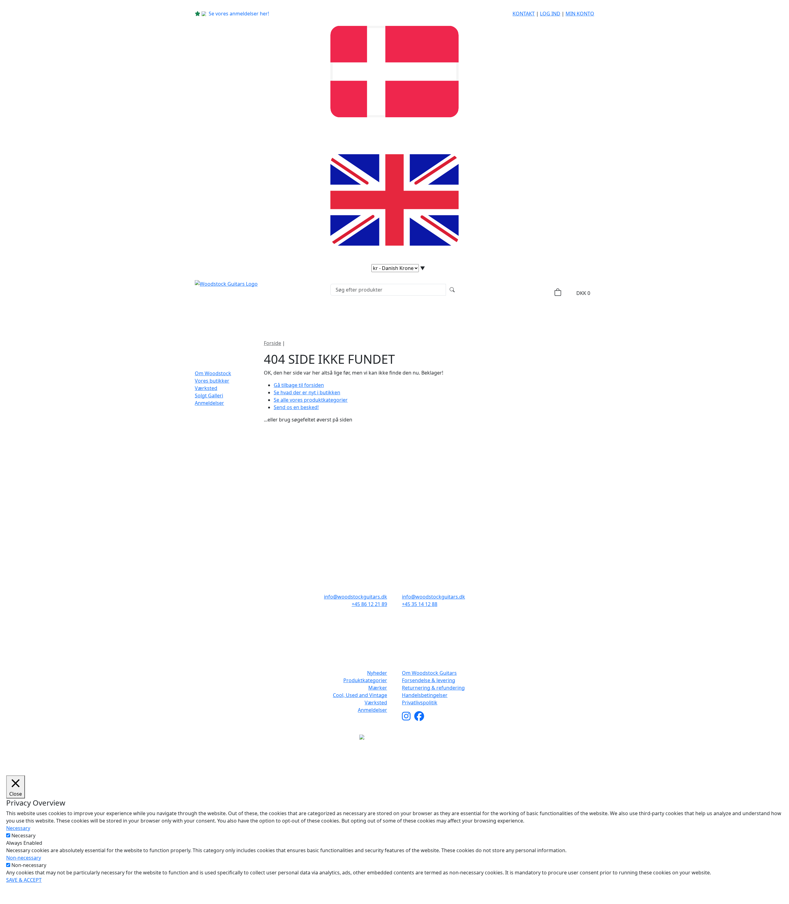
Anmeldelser (209, 403)
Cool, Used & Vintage (439, 316)
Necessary (23, 835)
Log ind (550, 13)
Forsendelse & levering (428, 680)
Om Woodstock (503, 316)
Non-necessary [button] (23, 857)
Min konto (580, 13)
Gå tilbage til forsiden (299, 385)
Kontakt (524, 13)
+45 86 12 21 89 (369, 604)
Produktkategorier (325, 316)
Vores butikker (212, 380)
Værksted (206, 388)
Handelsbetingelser (425, 695)
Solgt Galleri (209, 395)
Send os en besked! (296, 407)
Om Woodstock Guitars (429, 673)
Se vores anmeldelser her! (239, 13)
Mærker (382, 316)
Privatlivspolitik (419, 702)
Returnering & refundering (433, 687)
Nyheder (274, 316)
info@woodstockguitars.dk (355, 596)
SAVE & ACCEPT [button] (24, 880)
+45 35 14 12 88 (419, 604)
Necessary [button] (18, 828)
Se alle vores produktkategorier (311, 399)
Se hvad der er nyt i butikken (307, 392)
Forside (272, 343)
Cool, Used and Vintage (360, 695)
